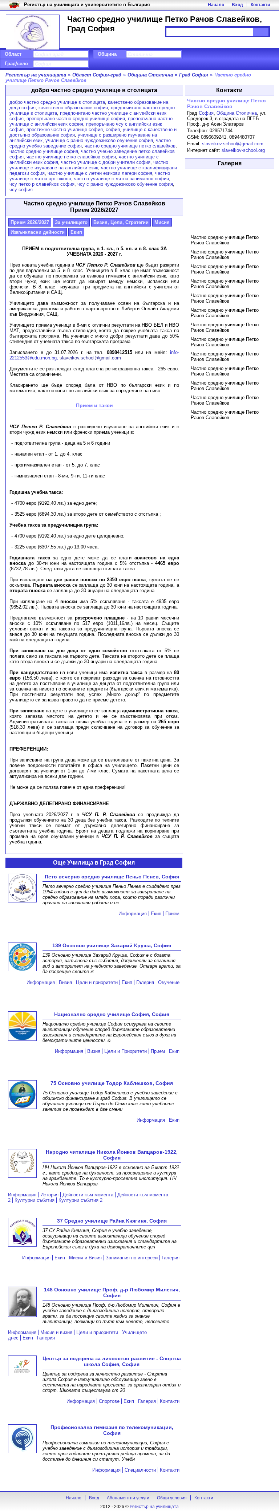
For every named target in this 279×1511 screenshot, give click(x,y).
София (206, 113)
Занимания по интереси (132, 1257)
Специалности (140, 1470)
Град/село (16, 63)
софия (113, 129)
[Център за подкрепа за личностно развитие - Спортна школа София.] (22, 1366)
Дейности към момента (87, 1194)
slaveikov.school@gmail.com (232, 143)
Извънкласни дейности (38, 232)
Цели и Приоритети (125, 1051)
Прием (172, 913)
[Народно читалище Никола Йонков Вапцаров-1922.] (22, 1164)
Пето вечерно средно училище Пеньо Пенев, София (112, 877)
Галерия (145, 982)
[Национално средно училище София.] (22, 1026)
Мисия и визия (56, 1332)
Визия (65, 982)
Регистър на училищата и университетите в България (87, 4)
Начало (216, 4)
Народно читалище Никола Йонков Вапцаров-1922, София (112, 1155)
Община (107, 54)
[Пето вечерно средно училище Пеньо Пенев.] (22, 889)
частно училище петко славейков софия (71, 157)
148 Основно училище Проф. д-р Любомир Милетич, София (112, 1292)
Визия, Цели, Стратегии (121, 222)
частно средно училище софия (43, 151)
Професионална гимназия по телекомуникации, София (111, 1430)
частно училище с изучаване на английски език (88, 165)
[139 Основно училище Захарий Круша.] (22, 957)
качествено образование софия (73, 107)
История (49, 1194)
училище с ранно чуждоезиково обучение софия (99, 140)
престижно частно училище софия (65, 129)
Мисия (162, 222)
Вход (237, 4)
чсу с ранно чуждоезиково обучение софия (125, 184)
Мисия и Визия (85, 1257)
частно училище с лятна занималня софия (121, 178)
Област (13, 54)
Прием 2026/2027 (30, 222)
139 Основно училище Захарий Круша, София (111, 945)
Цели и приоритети (97, 982)
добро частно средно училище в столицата (57, 102)
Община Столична (237, 113)
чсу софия (21, 189)
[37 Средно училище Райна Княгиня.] (22, 1233)
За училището (71, 222)
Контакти (260, 4)
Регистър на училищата (154, 1506)
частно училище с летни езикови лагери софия (100, 173)
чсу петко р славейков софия (41, 184)
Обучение (168, 982)
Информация (132, 913)
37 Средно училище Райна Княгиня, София (112, 1221)
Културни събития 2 (80, 1200)
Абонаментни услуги (128, 1497)
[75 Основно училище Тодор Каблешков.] (22, 1095)
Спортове (109, 1401)
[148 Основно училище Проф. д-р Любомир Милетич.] (22, 1302)
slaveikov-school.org (243, 150)
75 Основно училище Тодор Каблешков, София (111, 1083)
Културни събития (34, 1200)
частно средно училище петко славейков (130, 146)
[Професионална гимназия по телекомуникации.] (22, 1439)
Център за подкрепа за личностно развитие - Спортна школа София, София (112, 1361)
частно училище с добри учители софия (105, 162)
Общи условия (172, 1497)
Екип (76, 232)
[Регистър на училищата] (32, 33)
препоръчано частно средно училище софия (76, 118)
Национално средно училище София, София (111, 1014)
